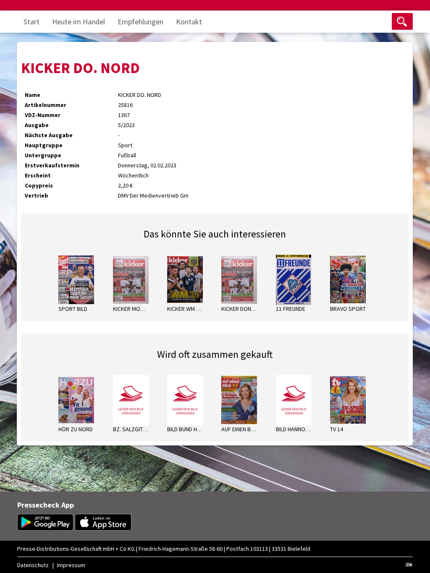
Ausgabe (37, 125)
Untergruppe (43, 155)
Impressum (71, 565)
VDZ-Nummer (42, 115)
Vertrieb (36, 195)
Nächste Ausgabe (49, 135)
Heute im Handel (78, 21)
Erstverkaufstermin (52, 165)
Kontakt (189, 21)
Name (32, 95)
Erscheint (38, 175)
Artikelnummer (45, 105)
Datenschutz (33, 565)
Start (31, 21)
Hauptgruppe (44, 145)
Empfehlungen (140, 21)
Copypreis (39, 185)
